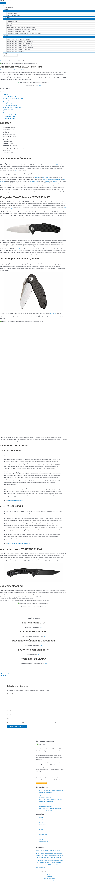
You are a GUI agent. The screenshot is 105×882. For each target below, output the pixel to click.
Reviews (5, 53)
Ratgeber (41, 836)
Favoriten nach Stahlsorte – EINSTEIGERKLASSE (19, 49)
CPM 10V (51, 855)
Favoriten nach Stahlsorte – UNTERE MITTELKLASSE (20, 47)
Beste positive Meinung (12, 103)
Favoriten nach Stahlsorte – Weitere (15, 51)
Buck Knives (47, 853)
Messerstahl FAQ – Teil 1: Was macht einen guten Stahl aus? (21, 29)
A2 (60, 851)
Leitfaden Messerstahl (9, 112)
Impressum (49, 876)
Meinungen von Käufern (9, 102)
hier (40, 85)
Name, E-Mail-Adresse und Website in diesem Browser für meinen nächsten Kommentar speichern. (34, 722)
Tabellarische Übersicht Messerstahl (13, 114)
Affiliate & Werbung (49, 880)
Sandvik (41, 865)
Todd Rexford (56, 181)
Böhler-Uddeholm (57, 853)
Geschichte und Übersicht (10, 96)
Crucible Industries (54, 860)
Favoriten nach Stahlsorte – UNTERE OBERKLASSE (19, 43)
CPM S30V (44, 858)
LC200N (56, 862)
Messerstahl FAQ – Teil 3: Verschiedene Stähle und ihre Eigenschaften (24, 33)
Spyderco (46, 865)
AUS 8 (38, 853)
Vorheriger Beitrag (5, 673)
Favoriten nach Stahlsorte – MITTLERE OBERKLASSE (20, 41)
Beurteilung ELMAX (8, 111)
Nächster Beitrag (5, 675)
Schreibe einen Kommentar (6, 69)
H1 (50, 862)
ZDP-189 (58, 865)
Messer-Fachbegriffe (12, 21)
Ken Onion (37, 177)
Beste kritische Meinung (12, 105)
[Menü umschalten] (49, 11)
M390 (59, 862)
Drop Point (21, 248)
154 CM (42, 851)
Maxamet (38, 865)
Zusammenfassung (8, 109)
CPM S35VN (50, 857)
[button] (3, 57)
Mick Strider (45, 177)
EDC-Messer (40, 862)
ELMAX (45, 862)
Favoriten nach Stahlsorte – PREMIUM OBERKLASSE (20, 39)
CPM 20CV (56, 855)
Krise (40, 827)
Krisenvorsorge (6, 5)
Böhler (51, 853)
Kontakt (49, 874)
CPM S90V (56, 857)
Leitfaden (5, 9)
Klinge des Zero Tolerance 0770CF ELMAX (13, 98)
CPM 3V (46, 855)
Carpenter (38, 855)
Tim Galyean (57, 179)
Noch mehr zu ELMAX (10, 118)
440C (52, 851)
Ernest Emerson (34, 181)
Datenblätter (10, 25)
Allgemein (41, 817)
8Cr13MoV (38, 851)
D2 (36, 862)
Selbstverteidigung (43, 841)
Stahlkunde (9, 23)
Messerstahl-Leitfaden (12, 13)
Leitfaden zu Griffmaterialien (13, 15)
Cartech (42, 855)
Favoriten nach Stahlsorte (10, 116)
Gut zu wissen (6, 17)
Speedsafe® (53, 313)
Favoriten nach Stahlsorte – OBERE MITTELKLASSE (19, 45)
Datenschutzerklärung (49, 878)
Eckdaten (6, 94)
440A (49, 851)
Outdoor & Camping (8, 7)
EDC (16, 170)
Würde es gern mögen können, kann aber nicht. (19, 543)
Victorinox (54, 865)
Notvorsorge (42, 832)
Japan (52, 862)
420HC (46, 851)
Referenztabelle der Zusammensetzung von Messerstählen (21, 27)
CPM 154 (61, 855)
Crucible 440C (47, 860)
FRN (48, 862)
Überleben (42, 867)
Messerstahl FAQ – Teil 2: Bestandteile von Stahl (18, 31)
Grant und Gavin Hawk (48, 179)
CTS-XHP (61, 860)
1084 (55, 851)
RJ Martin (47, 181)
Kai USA (56, 164)
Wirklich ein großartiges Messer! (16, 500)
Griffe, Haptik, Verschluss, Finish (11, 100)
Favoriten (5, 35)
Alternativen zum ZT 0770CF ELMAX (12, 107)
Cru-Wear (41, 860)
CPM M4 (38, 857)
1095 (58, 851)
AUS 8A (42, 853)
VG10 (49, 865)
